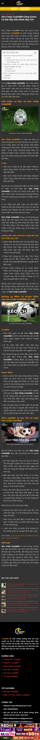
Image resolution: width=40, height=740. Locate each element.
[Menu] (2, 3)
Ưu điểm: (10, 69)
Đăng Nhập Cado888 (12, 666)
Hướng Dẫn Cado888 (12, 659)
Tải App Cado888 (10, 676)
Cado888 (15, 33)
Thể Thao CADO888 (7, 14)
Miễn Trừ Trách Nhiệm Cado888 (16, 695)
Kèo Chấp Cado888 (10, 139)
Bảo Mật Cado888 (10, 692)
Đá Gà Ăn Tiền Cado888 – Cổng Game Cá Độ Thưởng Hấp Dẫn (22, 585)
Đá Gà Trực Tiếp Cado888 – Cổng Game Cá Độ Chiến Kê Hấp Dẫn (22, 598)
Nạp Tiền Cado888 (11, 669)
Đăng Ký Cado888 (10, 663)
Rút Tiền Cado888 (10, 673)
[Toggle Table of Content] (34, 52)
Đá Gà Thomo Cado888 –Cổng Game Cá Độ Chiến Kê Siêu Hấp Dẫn (22, 610)
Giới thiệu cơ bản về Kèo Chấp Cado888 (18, 55)
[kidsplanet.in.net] (20, 3)
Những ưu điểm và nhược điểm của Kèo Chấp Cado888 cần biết (20, 65)
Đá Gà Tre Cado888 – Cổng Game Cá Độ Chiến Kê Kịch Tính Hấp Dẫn (22, 604)
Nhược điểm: (11, 71)
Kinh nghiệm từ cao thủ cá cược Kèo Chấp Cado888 (20, 74)
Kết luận (7, 78)
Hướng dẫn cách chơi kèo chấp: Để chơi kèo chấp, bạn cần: (22, 61)
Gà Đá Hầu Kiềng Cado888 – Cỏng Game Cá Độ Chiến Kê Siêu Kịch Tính (22, 591)
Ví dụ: (8, 58)
